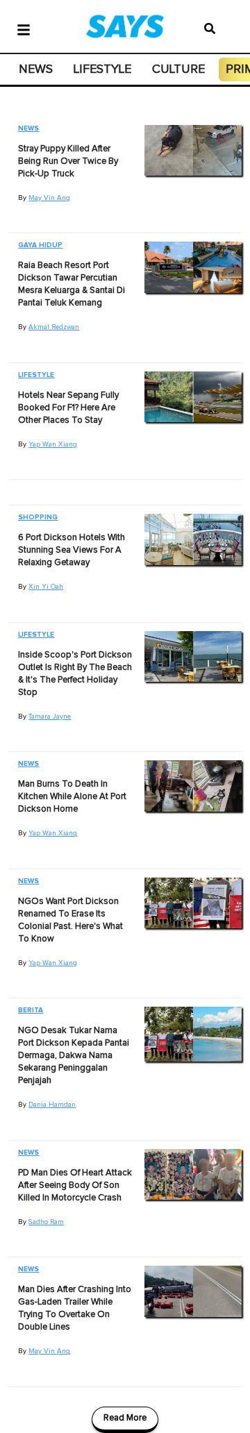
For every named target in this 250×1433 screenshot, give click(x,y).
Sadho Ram (46, 1221)
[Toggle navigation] (23, 28)
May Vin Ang (49, 197)
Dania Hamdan (52, 1104)
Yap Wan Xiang (52, 444)
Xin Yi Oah (45, 586)
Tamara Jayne (49, 716)
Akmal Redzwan (53, 327)
